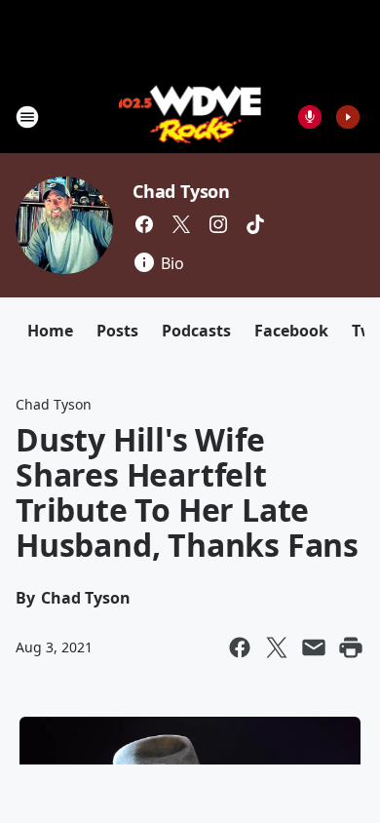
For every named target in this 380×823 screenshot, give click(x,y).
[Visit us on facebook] (144, 224)
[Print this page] (350, 647)
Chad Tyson (181, 191)
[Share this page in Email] (313, 647)
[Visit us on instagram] (218, 224)
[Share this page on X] (276, 647)
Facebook (291, 330)
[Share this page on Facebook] (239, 647)
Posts (117, 330)
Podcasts (196, 330)
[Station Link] (190, 116)
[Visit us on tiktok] (255, 224)
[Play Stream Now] (348, 117)
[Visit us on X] (181, 224)
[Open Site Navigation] (27, 117)
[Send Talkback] (310, 117)
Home (50, 330)
